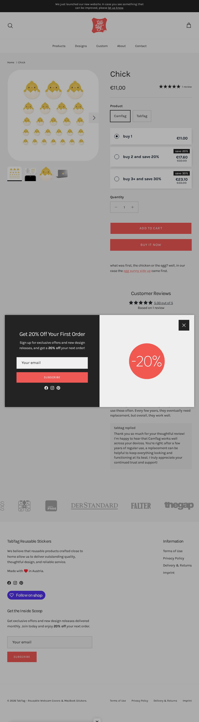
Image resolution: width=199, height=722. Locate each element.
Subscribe (52, 377)
